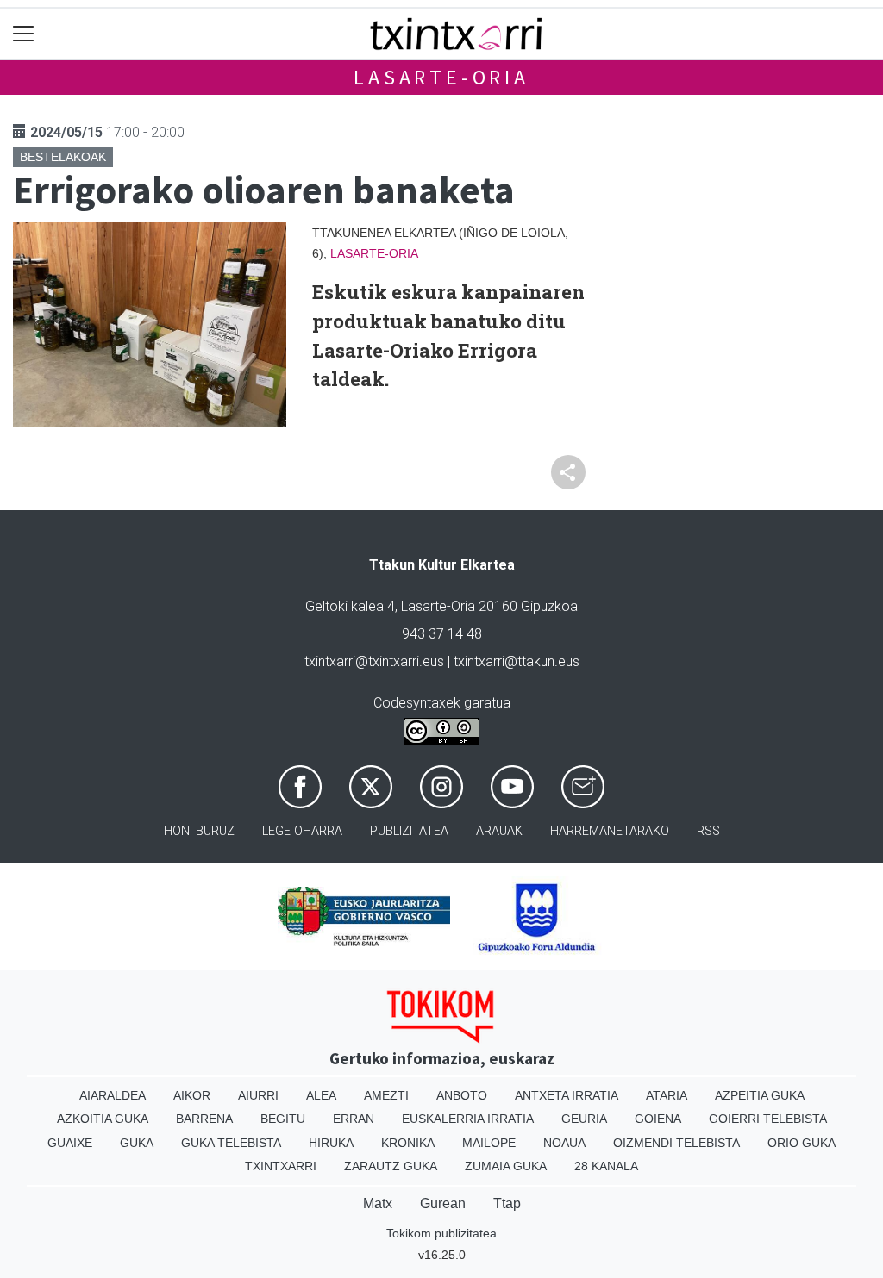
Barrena (204, 1118)
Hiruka (331, 1143)
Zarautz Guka (390, 1166)
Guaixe (69, 1143)
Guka (136, 1143)
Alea (321, 1095)
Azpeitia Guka (760, 1095)
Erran (353, 1118)
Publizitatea (409, 831)
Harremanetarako (609, 831)
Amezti (386, 1095)
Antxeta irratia (566, 1095)
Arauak (499, 831)
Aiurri (258, 1095)
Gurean (443, 1203)
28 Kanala (606, 1166)
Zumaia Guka (506, 1166)
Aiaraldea (112, 1095)
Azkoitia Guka (102, 1118)
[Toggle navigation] (23, 34)
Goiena (658, 1118)
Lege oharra (302, 831)
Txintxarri (280, 1166)
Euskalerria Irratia (468, 1118)
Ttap (507, 1203)
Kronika (408, 1143)
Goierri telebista (768, 1118)
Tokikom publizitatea (441, 1233)
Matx (377, 1203)
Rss (708, 831)
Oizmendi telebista (676, 1143)
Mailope (489, 1143)
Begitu (282, 1118)
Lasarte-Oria (441, 77)
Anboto (461, 1095)
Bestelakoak (63, 157)
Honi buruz (199, 831)
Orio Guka (801, 1143)
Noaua (564, 1143)
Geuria (584, 1118)
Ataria (666, 1095)
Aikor (191, 1095)
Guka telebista (231, 1143)
